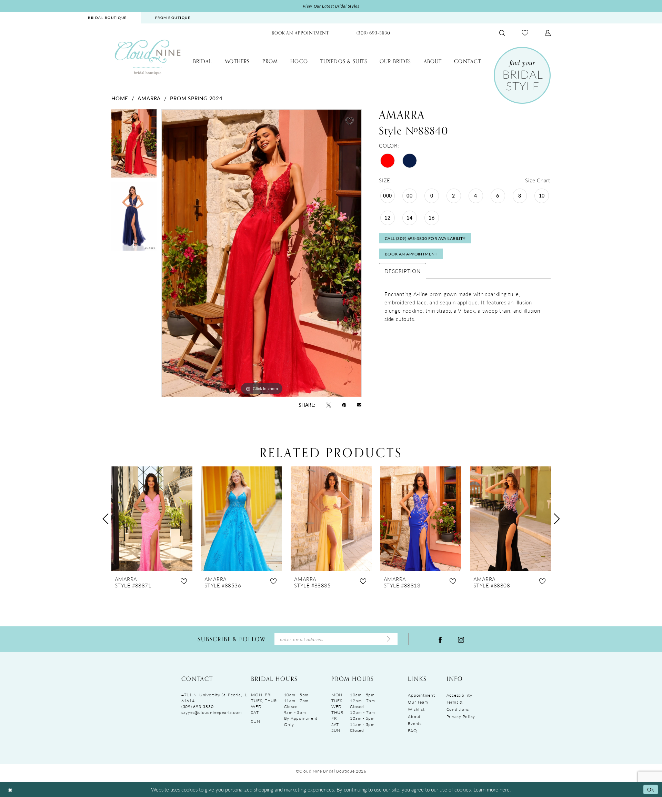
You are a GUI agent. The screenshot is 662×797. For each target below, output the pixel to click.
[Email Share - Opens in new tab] (359, 404)
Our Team (418, 702)
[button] (547, 33)
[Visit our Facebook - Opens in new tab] (440, 639)
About (414, 716)
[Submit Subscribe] (389, 639)
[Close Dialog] (10, 790)
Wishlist (416, 709)
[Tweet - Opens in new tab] (328, 404)
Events (414, 723)
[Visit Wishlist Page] (524, 33)
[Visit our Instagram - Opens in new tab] (461, 639)
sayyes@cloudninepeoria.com (211, 712)
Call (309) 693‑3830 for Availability (425, 238)
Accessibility (459, 695)
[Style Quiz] (522, 75)
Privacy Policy (461, 716)
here (505, 789)
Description (402, 270)
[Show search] (502, 33)
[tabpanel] (134, 145)
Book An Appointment (411, 254)
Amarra (149, 98)
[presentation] (151, 518)
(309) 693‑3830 (197, 706)
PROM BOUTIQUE (173, 17)
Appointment (421, 695)
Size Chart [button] (537, 180)
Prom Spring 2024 (196, 98)
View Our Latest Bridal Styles (331, 6)
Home (119, 98)
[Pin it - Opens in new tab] (344, 404)
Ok (650, 789)
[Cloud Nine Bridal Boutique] (147, 57)
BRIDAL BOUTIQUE (107, 17)
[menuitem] (107, 17)
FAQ (412, 731)
